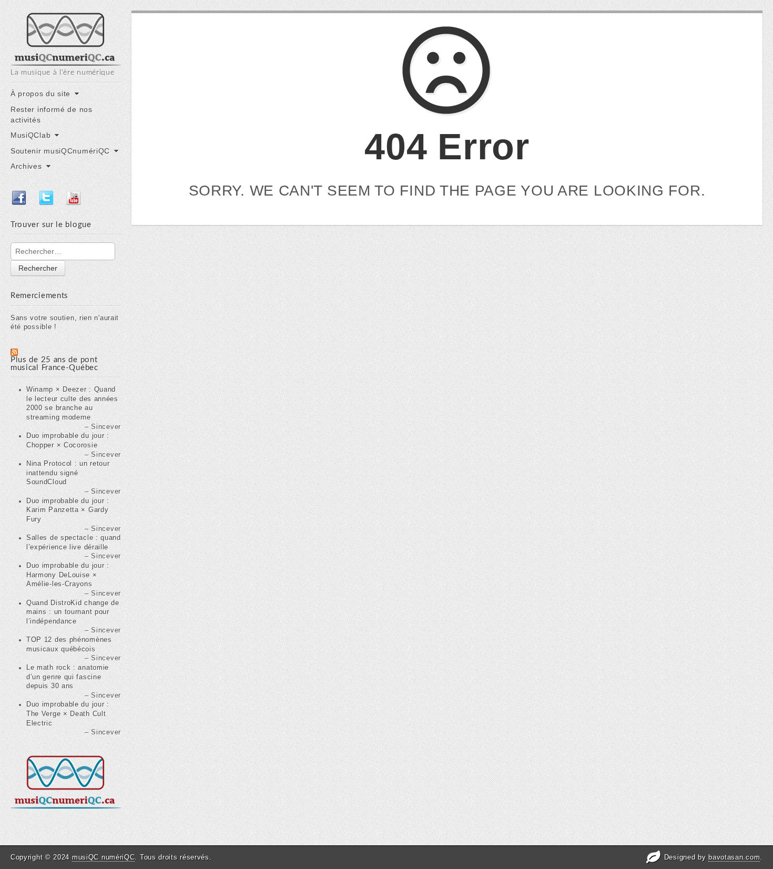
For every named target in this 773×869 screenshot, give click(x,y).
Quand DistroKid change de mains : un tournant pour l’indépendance (72, 612)
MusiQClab (30, 135)
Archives (26, 166)
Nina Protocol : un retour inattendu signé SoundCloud (68, 473)
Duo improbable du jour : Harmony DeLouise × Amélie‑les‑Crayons (67, 575)
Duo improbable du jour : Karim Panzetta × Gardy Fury (67, 510)
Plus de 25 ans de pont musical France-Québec (54, 364)
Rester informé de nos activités (52, 114)
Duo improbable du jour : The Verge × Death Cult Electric (67, 714)
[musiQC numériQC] (66, 38)
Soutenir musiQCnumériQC (60, 151)
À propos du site (40, 93)
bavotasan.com (734, 857)
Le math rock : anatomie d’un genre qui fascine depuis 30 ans (67, 677)
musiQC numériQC (103, 857)
